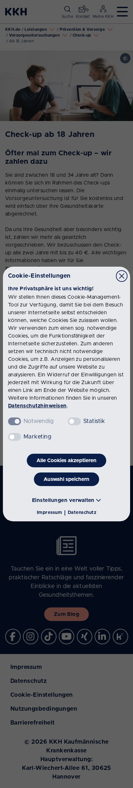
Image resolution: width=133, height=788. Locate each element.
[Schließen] (122, 276)
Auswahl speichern (66, 479)
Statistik (94, 421)
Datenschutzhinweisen (37, 405)
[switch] (74, 421)
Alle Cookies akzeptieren (66, 460)
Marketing (37, 437)
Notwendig (39, 421)
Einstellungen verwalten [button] (63, 500)
